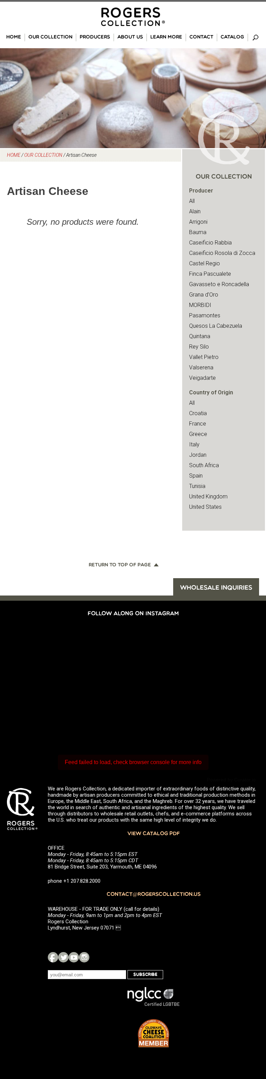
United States (205, 507)
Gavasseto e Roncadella (219, 284)
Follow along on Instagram (133, 614)
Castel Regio (204, 263)
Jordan (197, 455)
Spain (196, 475)
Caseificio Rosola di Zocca (222, 253)
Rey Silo (199, 346)
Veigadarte (202, 378)
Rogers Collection (133, 17)
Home (13, 37)
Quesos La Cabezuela (215, 326)
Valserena (201, 367)
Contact (201, 37)
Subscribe (145, 975)
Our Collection (50, 37)
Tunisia (197, 486)
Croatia (198, 413)
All (192, 201)
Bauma (197, 232)
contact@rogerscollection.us (154, 894)
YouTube (74, 957)
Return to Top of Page (120, 565)
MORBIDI (200, 305)
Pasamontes (204, 315)
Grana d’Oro (203, 294)
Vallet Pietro (204, 357)
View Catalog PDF (153, 834)
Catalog (232, 37)
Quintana (199, 336)
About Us (130, 37)
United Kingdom (208, 496)
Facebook (53, 957)
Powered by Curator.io (231, 779)
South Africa (204, 465)
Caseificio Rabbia (210, 242)
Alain (195, 211)
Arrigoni (198, 222)
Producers (95, 37)
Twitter (63, 957)
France (197, 423)
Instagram (84, 957)
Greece (198, 434)
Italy (194, 444)
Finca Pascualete (210, 274)
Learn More (166, 37)
